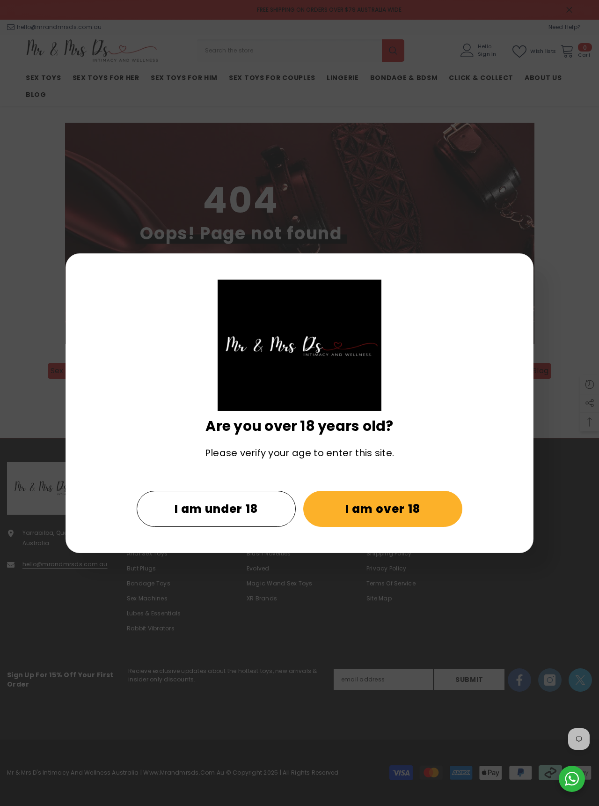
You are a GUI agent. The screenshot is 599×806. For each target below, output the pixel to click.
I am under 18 (216, 509)
